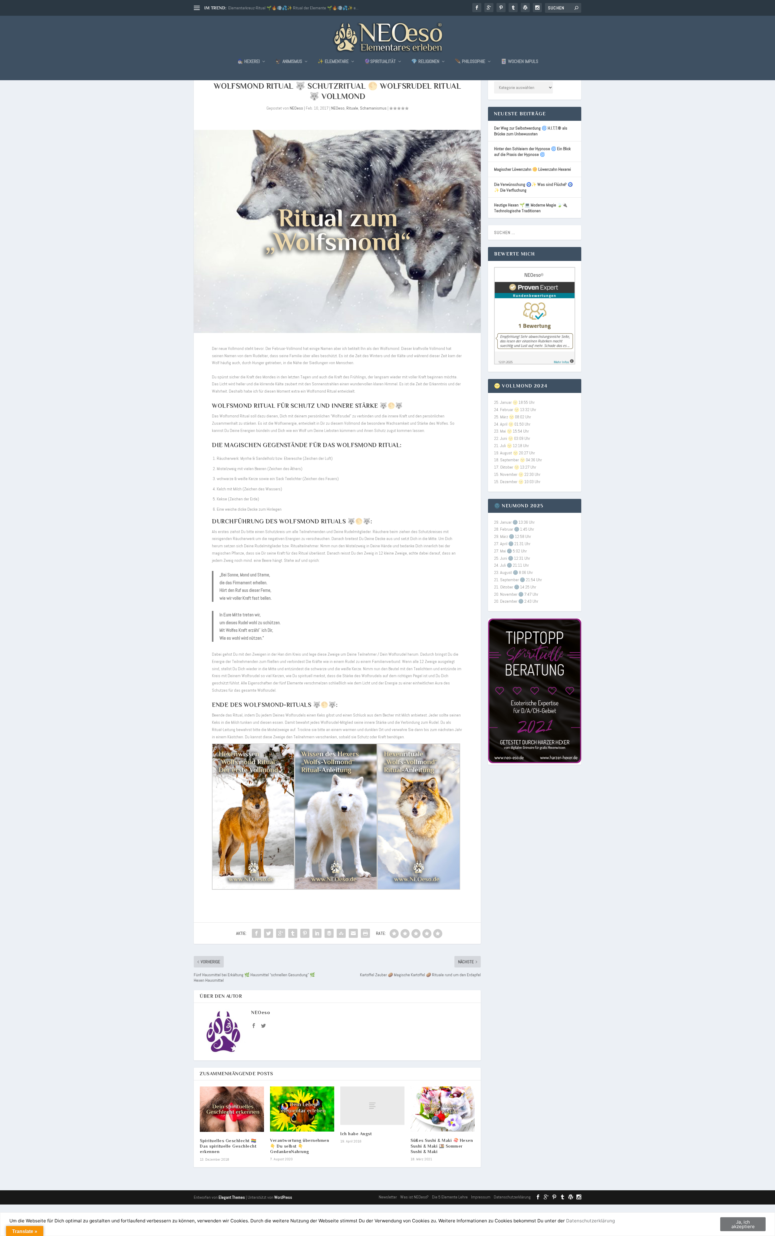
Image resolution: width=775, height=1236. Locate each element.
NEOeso (296, 108)
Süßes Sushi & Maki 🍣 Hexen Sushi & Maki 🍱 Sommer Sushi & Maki (442, 1146)
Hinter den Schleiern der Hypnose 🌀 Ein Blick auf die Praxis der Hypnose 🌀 (532, 151)
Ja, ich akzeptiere (743, 1224)
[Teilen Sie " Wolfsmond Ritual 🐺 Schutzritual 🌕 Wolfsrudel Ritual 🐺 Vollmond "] (256, 933)
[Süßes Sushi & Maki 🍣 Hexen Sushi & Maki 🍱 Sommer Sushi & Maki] (443, 1109)
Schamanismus (373, 108)
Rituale (352, 108)
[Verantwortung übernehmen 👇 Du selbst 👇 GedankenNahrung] (302, 1109)
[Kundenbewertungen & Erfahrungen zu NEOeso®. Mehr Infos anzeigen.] (534, 363)
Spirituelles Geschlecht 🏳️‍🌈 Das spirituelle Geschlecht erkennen (228, 1146)
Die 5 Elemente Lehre (450, 1197)
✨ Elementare (333, 61)
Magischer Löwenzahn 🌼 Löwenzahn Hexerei (532, 169)
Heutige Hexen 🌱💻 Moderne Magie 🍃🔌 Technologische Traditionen (530, 207)
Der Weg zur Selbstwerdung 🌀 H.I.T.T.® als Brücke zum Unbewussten (530, 131)
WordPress (283, 1197)
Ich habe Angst (356, 1133)
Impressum (480, 1197)
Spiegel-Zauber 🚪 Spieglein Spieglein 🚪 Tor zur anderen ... (279, 8)
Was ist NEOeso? (414, 1197)
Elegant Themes (232, 1197)
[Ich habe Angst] (372, 1105)
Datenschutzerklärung (512, 1197)
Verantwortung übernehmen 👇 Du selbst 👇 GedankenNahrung (299, 1146)
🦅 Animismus (288, 61)
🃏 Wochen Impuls (519, 61)
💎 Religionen (425, 61)
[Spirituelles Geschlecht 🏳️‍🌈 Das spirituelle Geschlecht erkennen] (232, 1109)
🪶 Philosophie (470, 61)
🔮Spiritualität (380, 61)
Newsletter (388, 1197)
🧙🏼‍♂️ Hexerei (248, 61)
